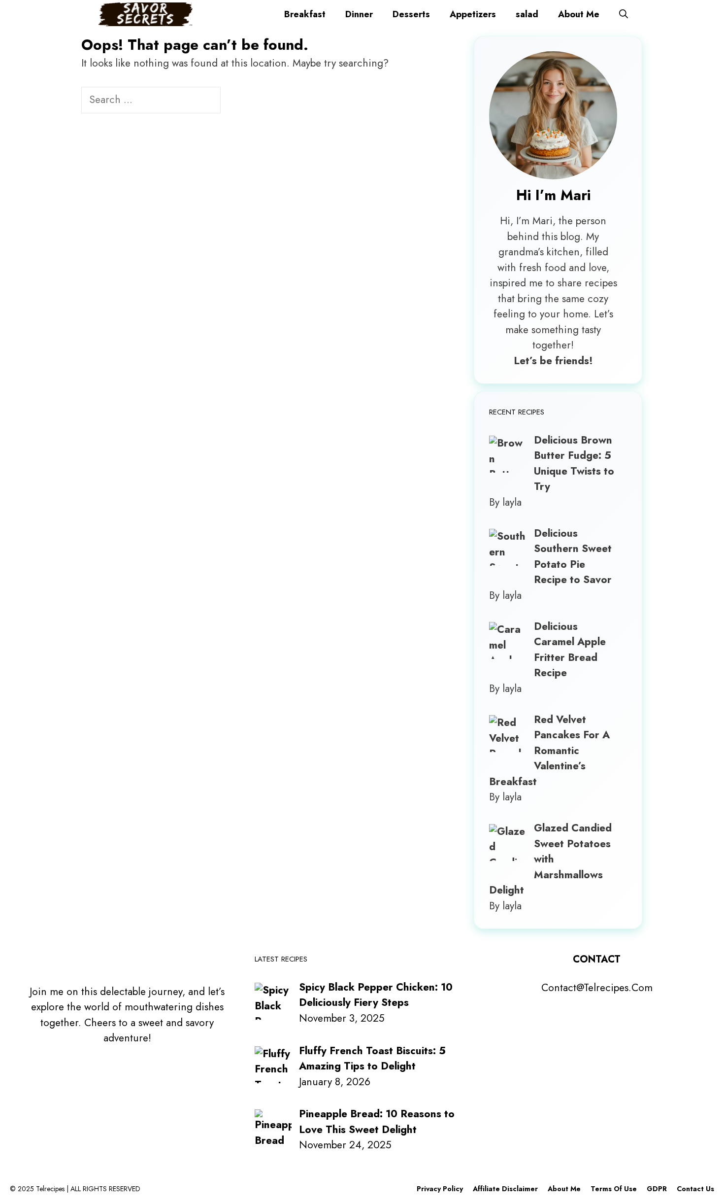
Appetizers (473, 14)
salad (527, 14)
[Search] (237, 101)
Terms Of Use (614, 1189)
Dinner (359, 14)
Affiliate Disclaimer (505, 1189)
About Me (578, 14)
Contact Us (695, 1189)
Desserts (411, 14)
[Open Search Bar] (623, 14)
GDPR (657, 1189)
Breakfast (305, 14)
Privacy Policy (440, 1189)
